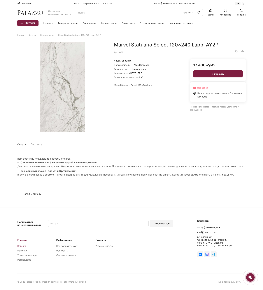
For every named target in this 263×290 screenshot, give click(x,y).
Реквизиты (62, 250)
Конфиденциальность (229, 281)
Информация (64, 240)
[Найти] (199, 12)
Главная (22, 240)
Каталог (21, 246)
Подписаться (162, 223)
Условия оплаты (104, 246)
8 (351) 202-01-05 (164, 3)
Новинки (22, 250)
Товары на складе (27, 255)
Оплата (21, 144)
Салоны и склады (66, 255)
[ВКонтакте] (200, 254)
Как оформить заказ (67, 246)
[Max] (207, 254)
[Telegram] (214, 254)
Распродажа (24, 259)
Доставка (36, 144)
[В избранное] (236, 51)
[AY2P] (62, 87)
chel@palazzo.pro (206, 232)
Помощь (100, 240)
